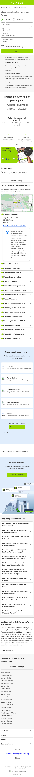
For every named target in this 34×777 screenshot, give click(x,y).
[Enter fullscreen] (30, 205)
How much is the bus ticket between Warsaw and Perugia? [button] (14, 531)
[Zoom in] (30, 196)
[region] (17, 203)
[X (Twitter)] (18, 762)
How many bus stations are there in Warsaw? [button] (14, 579)
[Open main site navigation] (2, 2)
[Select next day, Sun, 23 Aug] (31, 35)
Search (17, 51)
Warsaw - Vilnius (6, 707)
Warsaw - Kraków (6, 678)
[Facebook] (16, 762)
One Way (8, 19)
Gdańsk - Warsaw (6, 724)
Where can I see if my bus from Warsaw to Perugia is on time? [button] (15, 538)
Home (3, 8)
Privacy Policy (16, 767)
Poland (16, 8)
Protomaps (17, 210)
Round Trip (20, 19)
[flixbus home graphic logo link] (17, 2)
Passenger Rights (26, 767)
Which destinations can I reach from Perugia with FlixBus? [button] (14, 599)
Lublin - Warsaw (6, 710)
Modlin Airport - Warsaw (8, 713)
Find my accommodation (12, 46)
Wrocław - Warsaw (7, 681)
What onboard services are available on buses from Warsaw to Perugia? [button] (15, 564)
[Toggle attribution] (31, 210)
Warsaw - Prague (6, 721)
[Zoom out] (30, 199)
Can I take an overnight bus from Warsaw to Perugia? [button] (13, 612)
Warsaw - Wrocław (7, 683)
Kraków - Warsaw (6, 675)
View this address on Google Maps (14, 226)
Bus (9, 8)
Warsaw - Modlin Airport (8, 705)
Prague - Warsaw (6, 718)
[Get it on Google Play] (12, 754)
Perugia (20, 181)
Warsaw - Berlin (6, 686)
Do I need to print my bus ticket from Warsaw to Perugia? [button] (14, 592)
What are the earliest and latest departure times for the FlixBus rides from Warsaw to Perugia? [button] (14, 572)
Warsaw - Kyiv (5, 694)
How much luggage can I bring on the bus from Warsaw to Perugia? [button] (14, 551)
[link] (17, 485)
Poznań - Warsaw (6, 699)
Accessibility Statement (21, 769)
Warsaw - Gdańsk (6, 716)
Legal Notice (10, 769)
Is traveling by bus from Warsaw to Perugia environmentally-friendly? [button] (14, 557)
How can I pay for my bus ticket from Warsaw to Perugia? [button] (14, 544)
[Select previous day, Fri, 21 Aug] (28, 35)
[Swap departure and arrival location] (30, 27)
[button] (17, 24)
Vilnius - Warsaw (6, 702)
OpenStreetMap (25, 210)
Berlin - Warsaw (6, 689)
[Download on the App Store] (24, 754)
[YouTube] (17, 762)
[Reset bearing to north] (30, 201)
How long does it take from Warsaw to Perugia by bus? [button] (15, 525)
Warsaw (23, 8)
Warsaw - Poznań (6, 697)
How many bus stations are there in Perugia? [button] (14, 586)
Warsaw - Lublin (6, 691)
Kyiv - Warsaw (5, 673)
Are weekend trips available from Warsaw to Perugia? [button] (13, 605)
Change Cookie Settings (19, 771)
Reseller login (7, 767)
